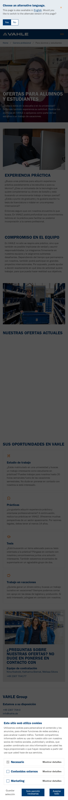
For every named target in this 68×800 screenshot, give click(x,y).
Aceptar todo (57, 792)
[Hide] (61, 7)
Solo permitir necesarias (33, 792)
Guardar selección (10, 792)
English (38, 10)
